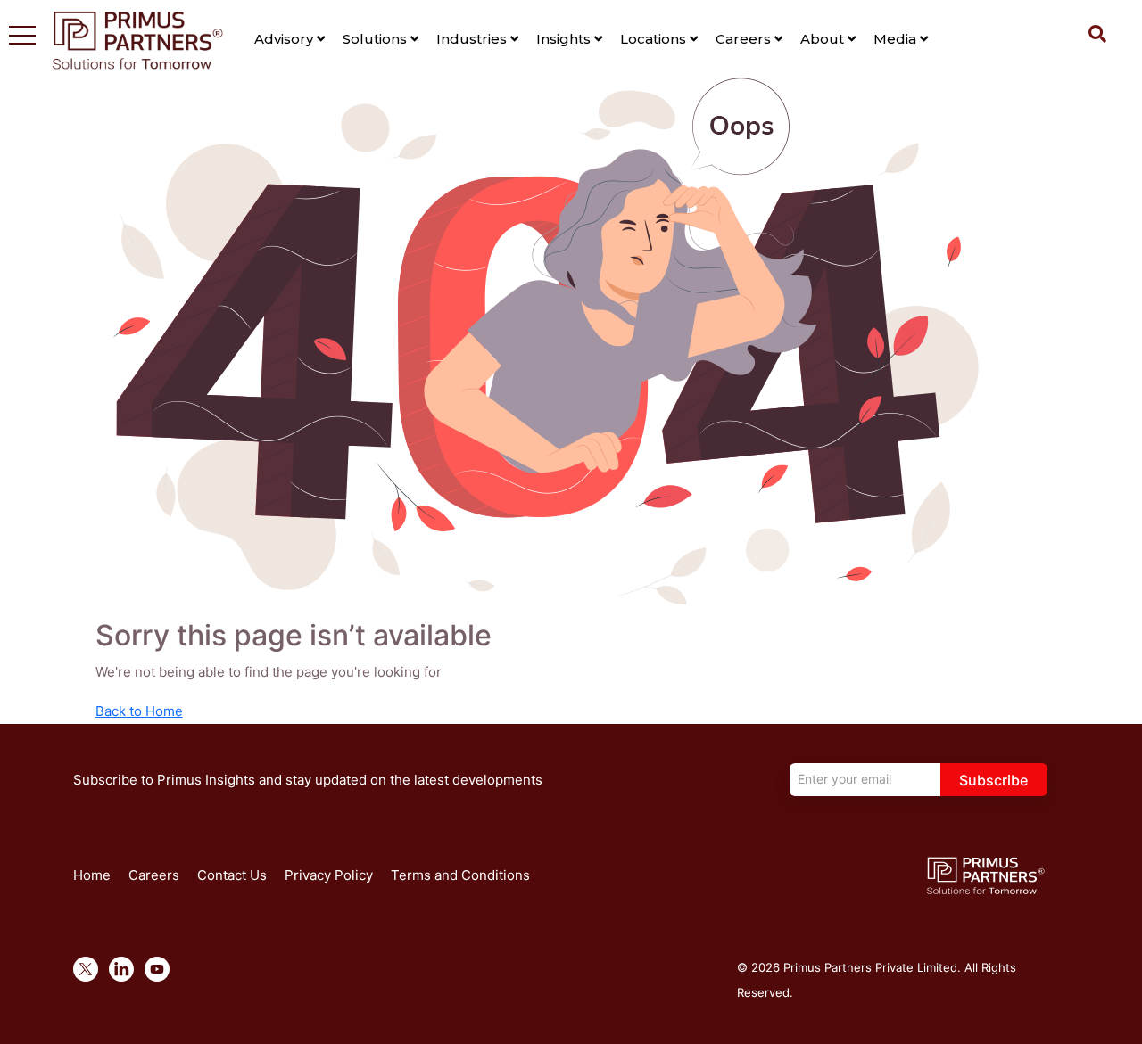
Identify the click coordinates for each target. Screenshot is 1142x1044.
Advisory (285, 38)
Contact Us (232, 875)
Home (92, 875)
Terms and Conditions (460, 875)
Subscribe (993, 780)
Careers (745, 38)
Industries (473, 38)
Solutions (376, 38)
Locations (655, 38)
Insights (565, 38)
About (824, 38)
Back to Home (139, 711)
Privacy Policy (329, 875)
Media (896, 38)
